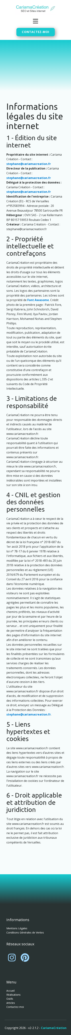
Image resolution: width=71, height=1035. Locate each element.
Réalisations (13, 994)
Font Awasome (38, 300)
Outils (9, 998)
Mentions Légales (16, 928)
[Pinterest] (24, 957)
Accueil (10, 990)
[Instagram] (11, 957)
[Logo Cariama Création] (35, 9)
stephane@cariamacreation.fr (28, 164)
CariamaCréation (53, 1028)
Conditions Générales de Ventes (25, 932)
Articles (10, 1003)
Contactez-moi (35, 32)
